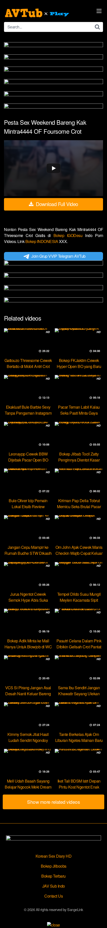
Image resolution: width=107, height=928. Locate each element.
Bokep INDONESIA (42, 241)
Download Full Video (56, 204)
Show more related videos (53, 801)
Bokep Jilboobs (53, 866)
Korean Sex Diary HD (54, 856)
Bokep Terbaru (53, 876)
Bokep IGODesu (69, 235)
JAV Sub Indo (53, 886)
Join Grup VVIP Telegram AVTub (58, 256)
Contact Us (53, 896)
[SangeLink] (37, 13)
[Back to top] (98, 917)
